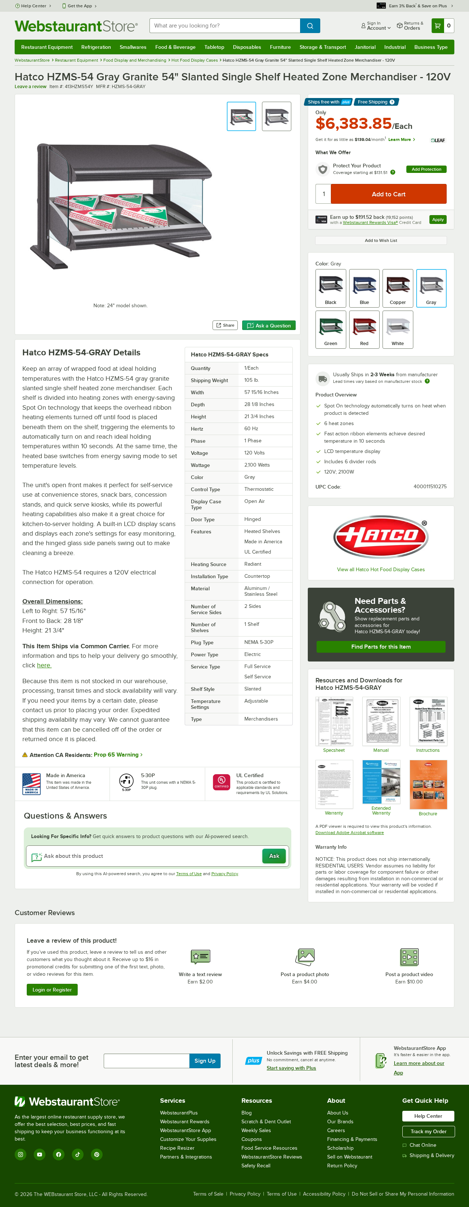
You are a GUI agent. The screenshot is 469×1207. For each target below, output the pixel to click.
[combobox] (224, 25)
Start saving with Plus (291, 1068)
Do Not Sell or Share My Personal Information (403, 1194)
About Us (337, 1113)
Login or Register (52, 990)
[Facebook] (58, 1154)
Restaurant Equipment (47, 47)
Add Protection (427, 169)
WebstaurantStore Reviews (271, 1157)
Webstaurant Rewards (185, 1121)
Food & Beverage (175, 47)
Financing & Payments (352, 1139)
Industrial (395, 47)
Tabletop (214, 47)
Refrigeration (96, 47)
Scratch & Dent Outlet (266, 1121)
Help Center (34, 5)
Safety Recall (255, 1165)
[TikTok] (78, 1154)
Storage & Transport (323, 47)
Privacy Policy (224, 873)
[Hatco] (381, 537)
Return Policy (342, 1165)
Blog (246, 1113)
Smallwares (133, 47)
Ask (274, 856)
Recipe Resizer (177, 1148)
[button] (241, 116)
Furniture (280, 47)
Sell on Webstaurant (349, 1157)
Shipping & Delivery (432, 1155)
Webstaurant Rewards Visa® (370, 222)
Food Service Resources (269, 1148)
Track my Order (429, 1131)
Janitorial (365, 47)
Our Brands (340, 1121)
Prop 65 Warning (116, 754)
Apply (439, 220)
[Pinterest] (97, 1154)
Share (228, 325)
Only (320, 112)
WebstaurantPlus (179, 1113)
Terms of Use (189, 873)
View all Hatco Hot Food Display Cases (381, 569)
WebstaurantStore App (185, 1130)
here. (44, 665)
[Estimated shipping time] (427, 381)
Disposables (247, 47)
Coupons (251, 1139)
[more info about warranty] (392, 172)
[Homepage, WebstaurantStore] (76, 26)
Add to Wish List (381, 240)
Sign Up (205, 1061)
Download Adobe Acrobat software (349, 832)
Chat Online (423, 1145)
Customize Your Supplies (188, 1139)
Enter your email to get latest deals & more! (51, 1061)
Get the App (80, 5)
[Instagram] (20, 1154)
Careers (336, 1130)
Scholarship (340, 1148)
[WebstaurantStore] (75, 1102)
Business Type (431, 47)
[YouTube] (39, 1154)
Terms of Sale (208, 1194)
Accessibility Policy (324, 1194)
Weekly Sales (256, 1130)
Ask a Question (273, 326)
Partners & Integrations (186, 1157)
